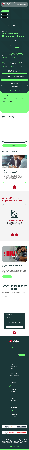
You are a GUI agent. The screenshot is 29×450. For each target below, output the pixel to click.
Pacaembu (13, 400)
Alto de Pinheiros (13, 391)
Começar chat (14, 86)
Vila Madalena (14, 407)
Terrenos (14, 382)
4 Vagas (14, 66)
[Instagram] (12, 348)
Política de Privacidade (14, 446)
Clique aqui (7, 276)
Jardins (13, 398)
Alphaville (14, 389)
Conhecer (14, 326)
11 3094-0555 (14, 90)
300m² (5, 62)
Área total (14, 63)
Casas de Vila (14, 373)
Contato (14, 421)
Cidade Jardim (14, 393)
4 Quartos (22, 62)
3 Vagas (19, 322)
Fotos (6, 11)
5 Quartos (14, 322)
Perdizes (13, 402)
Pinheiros (14, 405)
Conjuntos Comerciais (14, 375)
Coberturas (13, 368)
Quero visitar (14, 80)
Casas (13, 364)
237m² (8, 322)
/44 (15, 25)
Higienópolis (13, 396)
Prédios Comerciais (14, 380)
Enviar (22, 354)
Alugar (15, 2)
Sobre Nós (14, 414)
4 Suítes (6, 66)
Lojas (14, 377)
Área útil (5, 63)
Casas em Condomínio (14, 371)
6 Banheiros (22, 66)
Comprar (12, 2)
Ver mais (17, 47)
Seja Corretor (14, 416)
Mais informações (14, 83)
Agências (15, 418)
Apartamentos (14, 366)
